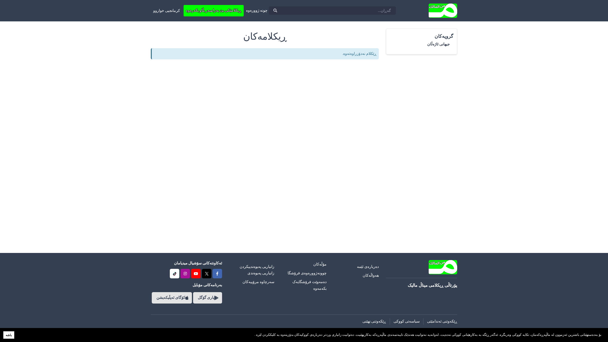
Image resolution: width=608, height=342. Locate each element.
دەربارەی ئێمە (368, 266)
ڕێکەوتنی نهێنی (374, 321)
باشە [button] (9, 335)
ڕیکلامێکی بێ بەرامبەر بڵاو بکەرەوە (213, 10)
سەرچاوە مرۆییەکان (258, 282)
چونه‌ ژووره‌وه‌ (257, 10)
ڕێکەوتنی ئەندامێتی (442, 321)
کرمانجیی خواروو (166, 10)
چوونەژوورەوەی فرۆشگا (307, 273)
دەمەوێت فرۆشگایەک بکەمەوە (309, 285)
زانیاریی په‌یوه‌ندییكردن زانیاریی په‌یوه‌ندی (257, 270)
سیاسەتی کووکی (407, 321)
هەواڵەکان (371, 275)
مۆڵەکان (320, 264)
